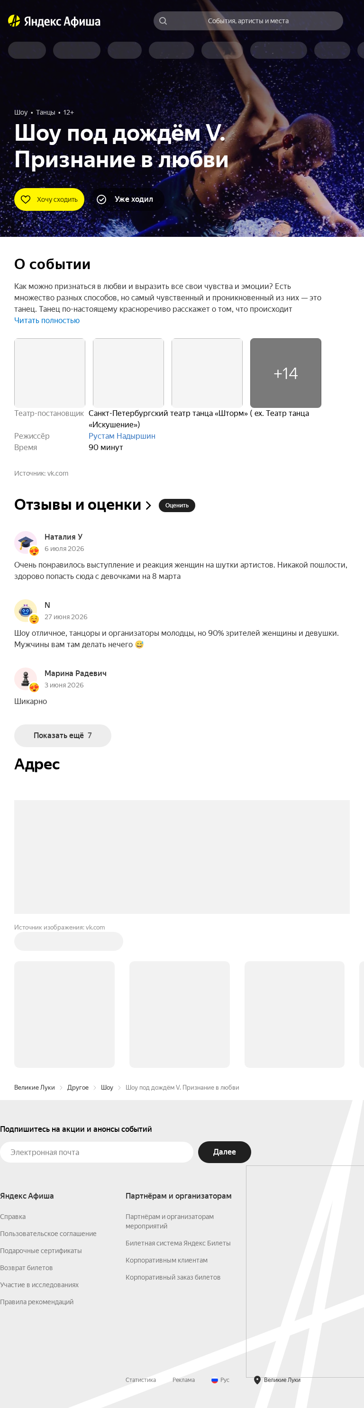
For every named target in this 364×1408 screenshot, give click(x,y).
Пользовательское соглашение (48, 1233)
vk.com (57, 473)
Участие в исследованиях (39, 1285)
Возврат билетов (26, 1268)
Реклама (184, 1380)
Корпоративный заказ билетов (173, 1277)
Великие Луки (34, 1087)
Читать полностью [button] (47, 320)
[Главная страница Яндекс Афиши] (14, 21)
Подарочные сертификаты (41, 1251)
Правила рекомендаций (36, 1302)
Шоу (107, 1087)
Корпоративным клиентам (167, 1260)
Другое (78, 1087)
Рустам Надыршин (122, 436)
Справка (13, 1216)
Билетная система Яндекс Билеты (178, 1243)
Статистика (141, 1380)
